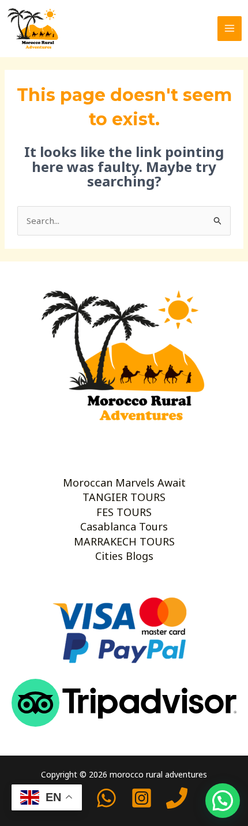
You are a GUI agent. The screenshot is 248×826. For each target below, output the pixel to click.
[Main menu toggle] (229, 28)
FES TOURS (124, 512)
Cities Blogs (124, 556)
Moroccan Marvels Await (124, 482)
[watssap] (106, 798)
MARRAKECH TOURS (124, 541)
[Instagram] (141, 798)
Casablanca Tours (124, 526)
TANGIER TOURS (124, 497)
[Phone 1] (176, 798)
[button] (222, 800)
